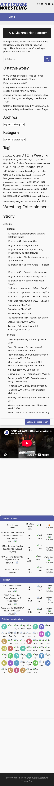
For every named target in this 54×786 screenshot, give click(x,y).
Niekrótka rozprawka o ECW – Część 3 (28, 296)
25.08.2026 (49, 527)
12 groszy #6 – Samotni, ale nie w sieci (28, 272)
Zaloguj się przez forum (37, 422)
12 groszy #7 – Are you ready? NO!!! (27, 276)
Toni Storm (32, 192)
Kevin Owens (35, 175)
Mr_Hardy (12, 552)
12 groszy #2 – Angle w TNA (23, 245)
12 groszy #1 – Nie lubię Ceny (23, 241)
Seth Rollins (40, 188)
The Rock (22, 193)
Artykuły (7, 224)
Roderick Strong (36, 186)
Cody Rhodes (26, 167)
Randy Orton (32, 182)
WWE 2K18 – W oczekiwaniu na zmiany (28, 412)
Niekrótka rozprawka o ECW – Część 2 (28, 292)
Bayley (6, 159)
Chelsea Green (23, 163)
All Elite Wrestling (35, 155)
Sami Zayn (16, 189)
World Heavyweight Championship (19, 201)
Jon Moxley (15, 175)
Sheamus (7, 193)
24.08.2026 (49, 539)
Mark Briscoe (17, 179)
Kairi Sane (26, 175)
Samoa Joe (27, 189)
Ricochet (14, 185)
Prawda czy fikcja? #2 (19, 309)
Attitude (11, 542)
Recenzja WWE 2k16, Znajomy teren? (27, 385)
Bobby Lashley (31, 160)
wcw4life (12, 572)
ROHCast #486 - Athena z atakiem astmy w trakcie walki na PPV (12, 535)
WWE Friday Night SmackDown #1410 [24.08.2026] (12, 598)
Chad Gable (42, 160)
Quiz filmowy (12, 525)
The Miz (15, 193)
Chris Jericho (36, 163)
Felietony (10, 228)
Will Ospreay (44, 196)
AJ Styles (17, 155)
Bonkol (12, 528)
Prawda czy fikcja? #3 (19, 313)
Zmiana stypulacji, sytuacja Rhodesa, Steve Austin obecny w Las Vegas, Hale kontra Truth (25, 98)
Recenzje (10, 334)
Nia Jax (32, 178)
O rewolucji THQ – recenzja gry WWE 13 (29, 374)
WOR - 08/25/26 (12, 569)
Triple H (34, 196)
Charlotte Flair (9, 163)
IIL (49, 525)
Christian (46, 163)
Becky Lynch (18, 159)
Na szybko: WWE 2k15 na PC (23, 369)
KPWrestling (11, 563)
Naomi (26, 178)
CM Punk (9, 167)
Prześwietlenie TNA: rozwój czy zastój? (28, 317)
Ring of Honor (24, 186)
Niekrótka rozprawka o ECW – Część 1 (28, 288)
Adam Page (7, 156)
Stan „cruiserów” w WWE (21, 321)
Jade (27, 171)
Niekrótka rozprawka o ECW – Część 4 (28, 300)
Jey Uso (35, 171)
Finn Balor (20, 171)
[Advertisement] (27, 488)
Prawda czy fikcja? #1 (19, 305)
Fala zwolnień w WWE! (15, 83)
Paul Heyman (20, 182)
